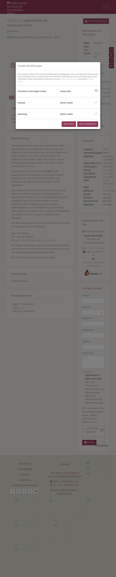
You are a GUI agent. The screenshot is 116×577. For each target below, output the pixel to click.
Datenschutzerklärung (69, 79)
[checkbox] (96, 90)
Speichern (69, 124)
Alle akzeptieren (87, 124)
